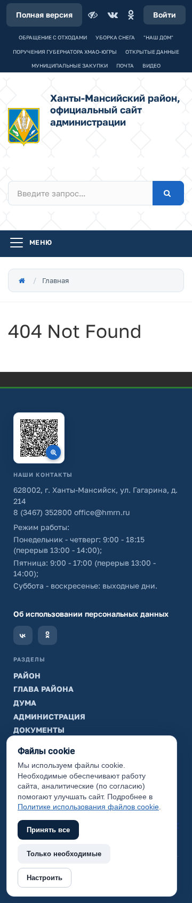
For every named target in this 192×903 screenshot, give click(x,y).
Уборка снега (115, 37)
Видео (151, 65)
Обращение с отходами (53, 37)
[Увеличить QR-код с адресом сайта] (39, 437)
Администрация (49, 716)
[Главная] (22, 280)
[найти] (168, 193)
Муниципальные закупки (69, 65)
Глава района (43, 688)
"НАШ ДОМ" (158, 37)
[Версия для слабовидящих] (94, 15)
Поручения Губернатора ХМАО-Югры (65, 51)
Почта (125, 65)
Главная (55, 280)
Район (27, 675)
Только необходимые (64, 854)
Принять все (48, 830)
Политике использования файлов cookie (88, 806)
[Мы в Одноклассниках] (47, 635)
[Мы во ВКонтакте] (23, 635)
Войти (164, 14)
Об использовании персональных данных (91, 613)
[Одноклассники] (131, 15)
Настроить (44, 878)
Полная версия (44, 14)
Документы (39, 729)
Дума (24, 702)
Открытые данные (152, 51)
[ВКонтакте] (112, 15)
